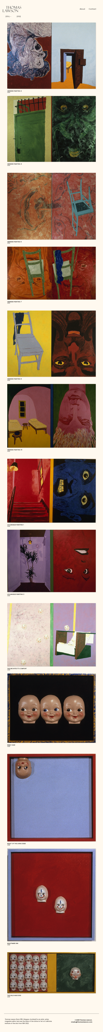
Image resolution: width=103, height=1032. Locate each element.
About (82, 9)
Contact (92, 9)
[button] (51, 56)
